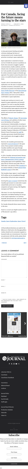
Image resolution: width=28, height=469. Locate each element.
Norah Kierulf (6, 24)
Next (25, 242)
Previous (4, 242)
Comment (4, 259)
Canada (3, 221)
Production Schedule (7, 410)
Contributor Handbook (7, 377)
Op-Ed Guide (4, 399)
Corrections (4, 383)
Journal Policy (5, 393)
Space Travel (21, 221)
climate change (13, 118)
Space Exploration (11, 221)
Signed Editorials (14, 25)
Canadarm (22, 165)
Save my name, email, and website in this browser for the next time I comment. (13, 301)
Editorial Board (5, 385)
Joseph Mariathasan (14, 47)
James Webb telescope (7, 90)
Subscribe (4, 412)
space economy (12, 181)
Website (3, 292)
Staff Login (4, 402)
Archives (3, 388)
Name (3, 279)
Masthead (4, 396)
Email (3, 286)
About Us (3, 415)
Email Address (14, 446)
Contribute (4, 375)
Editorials (4, 25)
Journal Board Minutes (7, 407)
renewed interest (13, 144)
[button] (26, 6)
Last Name (14, 458)
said (20, 132)
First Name (14, 452)
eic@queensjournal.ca (18, 238)
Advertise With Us (6, 372)
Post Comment (7, 305)
